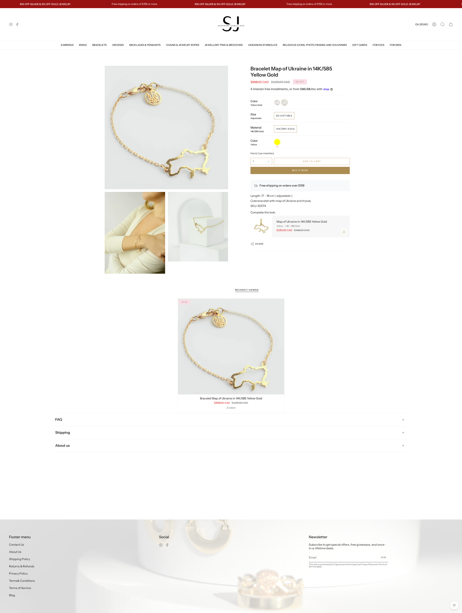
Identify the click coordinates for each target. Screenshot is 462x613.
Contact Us (16, 544)
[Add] (344, 232)
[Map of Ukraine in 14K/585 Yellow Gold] (261, 227)
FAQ (58, 419)
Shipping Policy (19, 559)
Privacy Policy (18, 573)
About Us (15, 552)
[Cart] (451, 24)
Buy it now (300, 170)
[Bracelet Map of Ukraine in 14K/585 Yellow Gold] (231, 346)
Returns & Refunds (21, 566)
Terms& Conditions (22, 580)
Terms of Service (20, 588)
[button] (442, 24)
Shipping (62, 432)
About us (62, 445)
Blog (12, 595)
